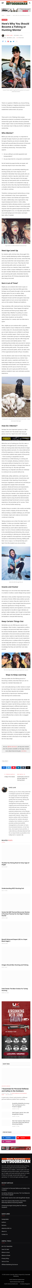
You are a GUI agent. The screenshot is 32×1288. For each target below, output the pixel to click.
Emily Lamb (9, 35)
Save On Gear (5, 1249)
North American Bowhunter (11, 1284)
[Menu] (3, 3)
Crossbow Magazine (25, 1284)
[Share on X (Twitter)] (5, 41)
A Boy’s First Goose (10, 776)
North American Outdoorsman (16, 1279)
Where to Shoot (6, 1255)
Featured (4, 19)
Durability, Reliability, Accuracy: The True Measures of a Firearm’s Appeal (20, 1105)
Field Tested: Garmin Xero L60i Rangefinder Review (20, 1113)
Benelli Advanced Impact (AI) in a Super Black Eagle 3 (14, 940)
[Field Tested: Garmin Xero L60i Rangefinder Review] (6, 1115)
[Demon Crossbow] (16, 11)
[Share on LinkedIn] (11, 41)
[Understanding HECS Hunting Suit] (16, 878)
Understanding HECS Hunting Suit (13, 888)
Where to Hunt (6, 1252)
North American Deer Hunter (17, 1281)
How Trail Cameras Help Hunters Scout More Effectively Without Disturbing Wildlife (21, 1122)
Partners (4, 1225)
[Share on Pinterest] (8, 41)
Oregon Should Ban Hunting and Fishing (15, 965)
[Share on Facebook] (3, 41)
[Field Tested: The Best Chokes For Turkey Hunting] (16, 978)
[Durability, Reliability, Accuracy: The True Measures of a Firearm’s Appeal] (6, 1105)
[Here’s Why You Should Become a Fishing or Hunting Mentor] (16, 87)
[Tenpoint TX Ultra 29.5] (16, 440)
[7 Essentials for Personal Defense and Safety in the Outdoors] (16, 1076)
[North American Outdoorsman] (16, 3)
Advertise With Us (6, 1228)
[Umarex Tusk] (16, 1058)
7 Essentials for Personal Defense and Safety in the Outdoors (15, 1090)
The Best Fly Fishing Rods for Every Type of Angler (15, 864)
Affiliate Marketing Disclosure (10, 1264)
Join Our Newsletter (7, 1246)
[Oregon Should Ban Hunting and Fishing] (16, 955)
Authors (4, 1222)
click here (23, 751)
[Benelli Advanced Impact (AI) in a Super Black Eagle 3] (16, 929)
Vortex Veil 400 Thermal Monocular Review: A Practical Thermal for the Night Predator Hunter (16, 914)
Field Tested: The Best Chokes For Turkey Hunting (15, 989)
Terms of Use (5, 1261)
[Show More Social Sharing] (16, 41)
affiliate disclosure (12, 746)
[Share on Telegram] (13, 41)
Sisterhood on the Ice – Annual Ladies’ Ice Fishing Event (23, 778)
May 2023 (5, 761)
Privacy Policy (5, 1258)
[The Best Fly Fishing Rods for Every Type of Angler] (16, 853)
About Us (4, 1231)
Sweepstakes (5, 1219)
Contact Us (5, 1234)
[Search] (29, 3)
